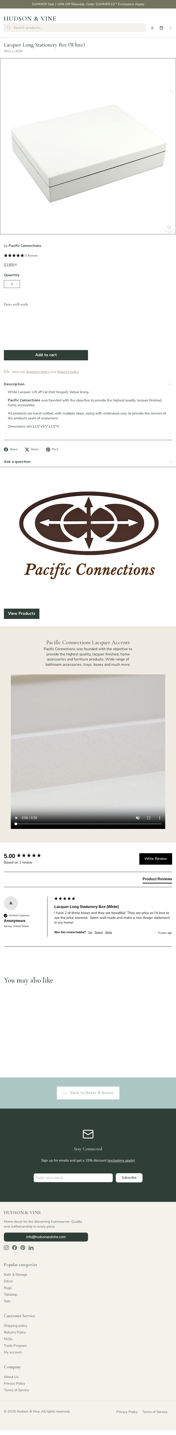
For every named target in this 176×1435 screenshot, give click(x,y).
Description (14, 384)
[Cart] (161, 28)
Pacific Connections (25, 245)
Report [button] (99, 932)
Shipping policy (16, 1325)
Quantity (11, 275)
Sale (7, 1301)
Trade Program (15, 1345)
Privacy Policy (14, 1383)
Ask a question (17, 461)
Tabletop (10, 1294)
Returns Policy (15, 1332)
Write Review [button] (155, 858)
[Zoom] (169, 227)
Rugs (8, 1288)
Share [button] (108, 932)
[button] (88, 256)
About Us (11, 1376)
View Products (21, 613)
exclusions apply (121, 1160)
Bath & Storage (15, 1274)
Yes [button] (90, 932)
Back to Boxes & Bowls (91, 1093)
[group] (28, 856)
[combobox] (75, 27)
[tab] (157, 880)
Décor (8, 1281)
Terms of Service (16, 1390)
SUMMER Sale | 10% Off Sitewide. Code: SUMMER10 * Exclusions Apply (88, 4)
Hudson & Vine (30, 18)
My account (13, 1352)
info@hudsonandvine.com (46, 1237)
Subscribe (129, 1177)
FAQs (8, 1339)
